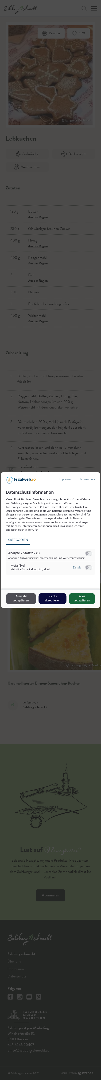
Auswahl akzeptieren (21, 598)
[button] (87, 553)
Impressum (66, 479)
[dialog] (50, 540)
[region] (51, 535)
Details (77, 567)
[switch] (88, 554)
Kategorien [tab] (18, 539)
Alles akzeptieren (82, 598)
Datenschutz (87, 479)
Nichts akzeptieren (52, 598)
